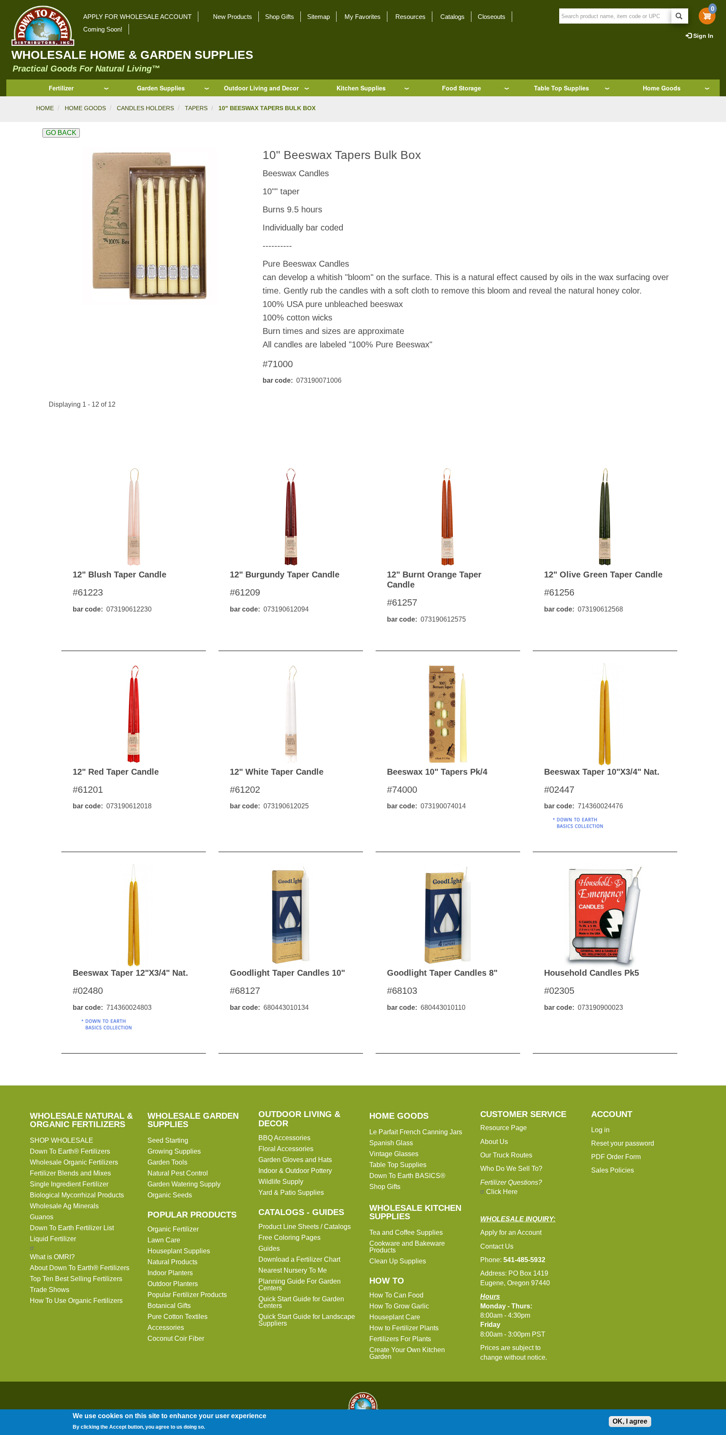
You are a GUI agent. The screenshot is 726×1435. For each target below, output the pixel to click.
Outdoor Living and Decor (261, 88)
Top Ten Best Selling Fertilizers (76, 1278)
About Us (494, 1141)
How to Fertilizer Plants (404, 1328)
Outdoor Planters (172, 1283)
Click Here (502, 1191)
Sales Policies (612, 1170)
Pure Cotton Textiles (177, 1316)
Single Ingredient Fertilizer (69, 1184)
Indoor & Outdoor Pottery (295, 1170)
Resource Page (503, 1127)
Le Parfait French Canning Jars (415, 1132)
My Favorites (363, 16)
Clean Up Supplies (397, 1261)
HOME (45, 108)
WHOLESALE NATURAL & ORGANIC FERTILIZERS (81, 1120)
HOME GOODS (85, 108)
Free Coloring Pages (289, 1237)
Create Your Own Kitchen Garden (407, 1353)
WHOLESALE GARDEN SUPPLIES (193, 1120)
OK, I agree (630, 1421)
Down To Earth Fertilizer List (72, 1227)
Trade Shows (49, 1289)
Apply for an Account (511, 1232)
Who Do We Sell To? (511, 1168)
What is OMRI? (52, 1256)
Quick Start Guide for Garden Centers (301, 1302)
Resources (410, 16)
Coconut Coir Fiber (175, 1338)
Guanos (41, 1217)
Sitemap (318, 16)
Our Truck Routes (506, 1155)
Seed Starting (167, 1140)
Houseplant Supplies (178, 1251)
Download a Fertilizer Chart (299, 1259)
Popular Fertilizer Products (187, 1294)
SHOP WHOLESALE (61, 1140)
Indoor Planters (170, 1272)
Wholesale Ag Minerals (64, 1206)
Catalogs (452, 16)
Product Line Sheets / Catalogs (304, 1226)
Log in (600, 1129)
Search (679, 16)
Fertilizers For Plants (400, 1338)
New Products (232, 16)
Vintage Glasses (393, 1153)
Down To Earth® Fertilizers (70, 1151)
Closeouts (491, 16)
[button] (149, 226)
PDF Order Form (616, 1156)
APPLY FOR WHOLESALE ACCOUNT (137, 16)
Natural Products (172, 1262)
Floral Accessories (285, 1148)
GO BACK (61, 132)
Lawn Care (163, 1240)
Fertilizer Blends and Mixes (70, 1173)
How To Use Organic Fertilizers (76, 1300)
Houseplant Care (394, 1317)
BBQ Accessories (284, 1137)
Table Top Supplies (561, 88)
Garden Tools (167, 1162)
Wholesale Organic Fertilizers (74, 1162)
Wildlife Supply (280, 1181)
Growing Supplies (174, 1151)
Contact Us (496, 1246)
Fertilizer (61, 88)
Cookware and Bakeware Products (407, 1247)
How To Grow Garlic (399, 1306)
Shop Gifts (279, 16)
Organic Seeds (169, 1195)
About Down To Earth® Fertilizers (79, 1267)
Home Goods (662, 88)
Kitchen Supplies (361, 88)
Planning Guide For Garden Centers (299, 1285)
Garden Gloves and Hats (295, 1159)
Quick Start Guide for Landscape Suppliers (306, 1320)
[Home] (40, 25)
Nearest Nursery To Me (292, 1270)
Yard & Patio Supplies (291, 1192)
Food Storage (461, 88)
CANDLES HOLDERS (145, 108)
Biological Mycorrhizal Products (77, 1195)
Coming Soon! (102, 29)
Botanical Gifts (169, 1305)
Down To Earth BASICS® (407, 1175)
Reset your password (622, 1143)
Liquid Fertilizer (53, 1238)
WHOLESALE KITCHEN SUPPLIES (415, 1212)
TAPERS (196, 108)
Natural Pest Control (177, 1173)
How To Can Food (396, 1295)
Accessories (165, 1327)
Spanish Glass (391, 1142)
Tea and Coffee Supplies (406, 1232)
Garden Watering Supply (184, 1184)
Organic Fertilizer (173, 1229)
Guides (269, 1248)
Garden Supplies (161, 88)
